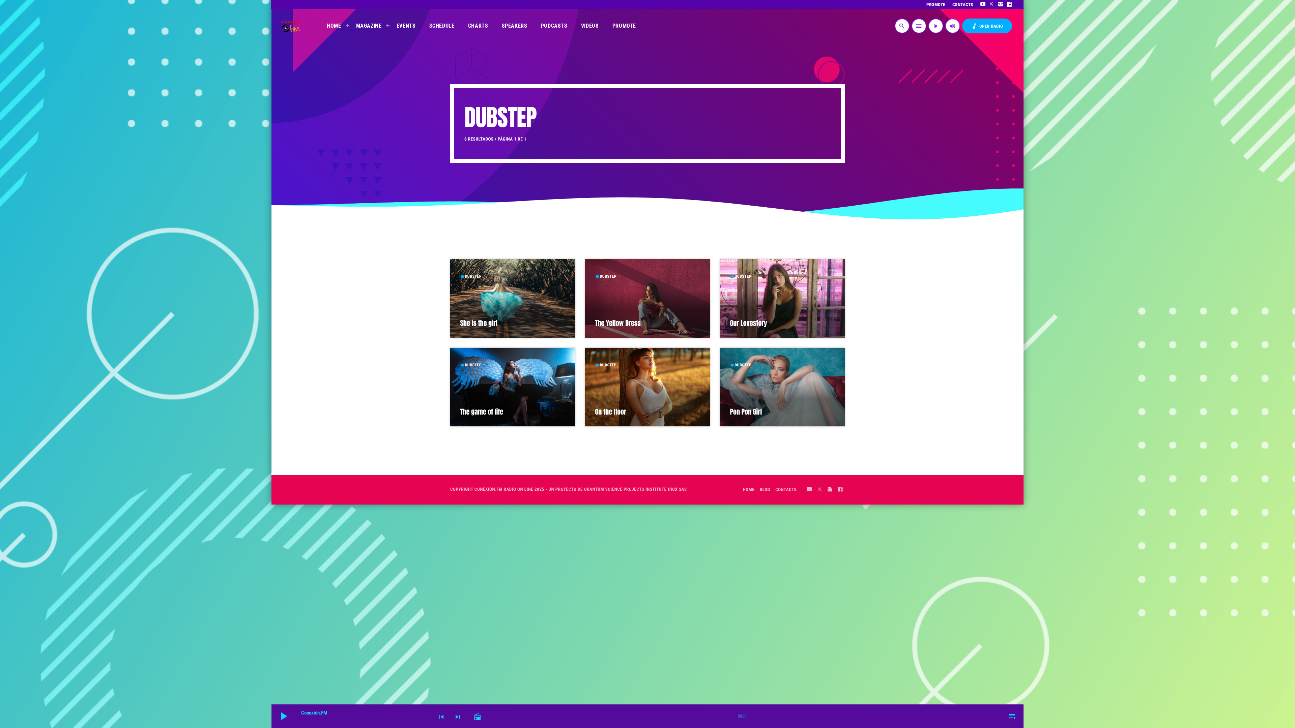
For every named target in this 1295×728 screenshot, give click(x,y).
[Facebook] (1009, 4)
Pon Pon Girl (746, 411)
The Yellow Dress (618, 323)
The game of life (481, 411)
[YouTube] (983, 4)
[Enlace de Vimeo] (291, 26)
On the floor (610, 411)
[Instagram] (1001, 4)
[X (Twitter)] (992, 4)
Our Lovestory (748, 323)
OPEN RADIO (987, 26)
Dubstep (473, 276)
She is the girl (478, 323)
